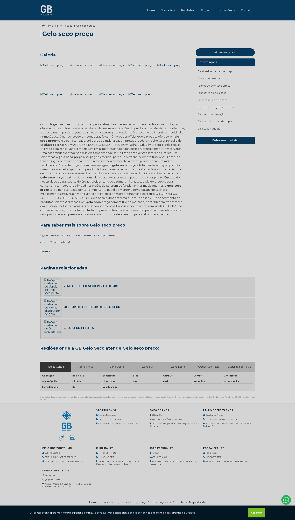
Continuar (256, 512)
